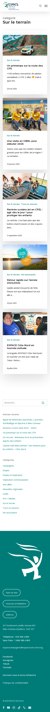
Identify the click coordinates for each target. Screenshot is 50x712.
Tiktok (6, 663)
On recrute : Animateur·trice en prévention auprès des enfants (23, 439)
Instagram (8, 660)
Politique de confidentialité (15, 682)
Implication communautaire (15, 479)
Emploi (6, 470)
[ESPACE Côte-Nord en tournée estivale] (25, 343)
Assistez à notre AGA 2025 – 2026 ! (20, 427)
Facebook (8, 656)
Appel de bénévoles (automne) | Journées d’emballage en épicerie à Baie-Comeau (23, 421)
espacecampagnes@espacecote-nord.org (23, 647)
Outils (5, 493)
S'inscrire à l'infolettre (16, 603)
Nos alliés (7, 484)
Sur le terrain (13, 60)
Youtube (7, 667)
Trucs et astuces (29, 204)
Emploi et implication (12, 475)
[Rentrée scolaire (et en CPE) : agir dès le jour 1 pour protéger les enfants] (25, 207)
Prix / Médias (9, 498)
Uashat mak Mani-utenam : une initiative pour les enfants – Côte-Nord (24, 447)
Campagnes (8, 465)
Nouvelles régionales (13, 489)
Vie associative (28, 274)
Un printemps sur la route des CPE (19, 432)
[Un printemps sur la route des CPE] (25, 64)
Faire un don (12, 592)
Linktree (10, 614)
